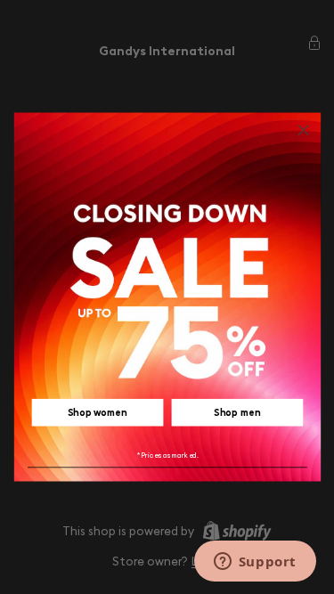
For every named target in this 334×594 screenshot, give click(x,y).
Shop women (96, 412)
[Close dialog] (303, 130)
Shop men (237, 412)
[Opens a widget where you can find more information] (254, 563)
